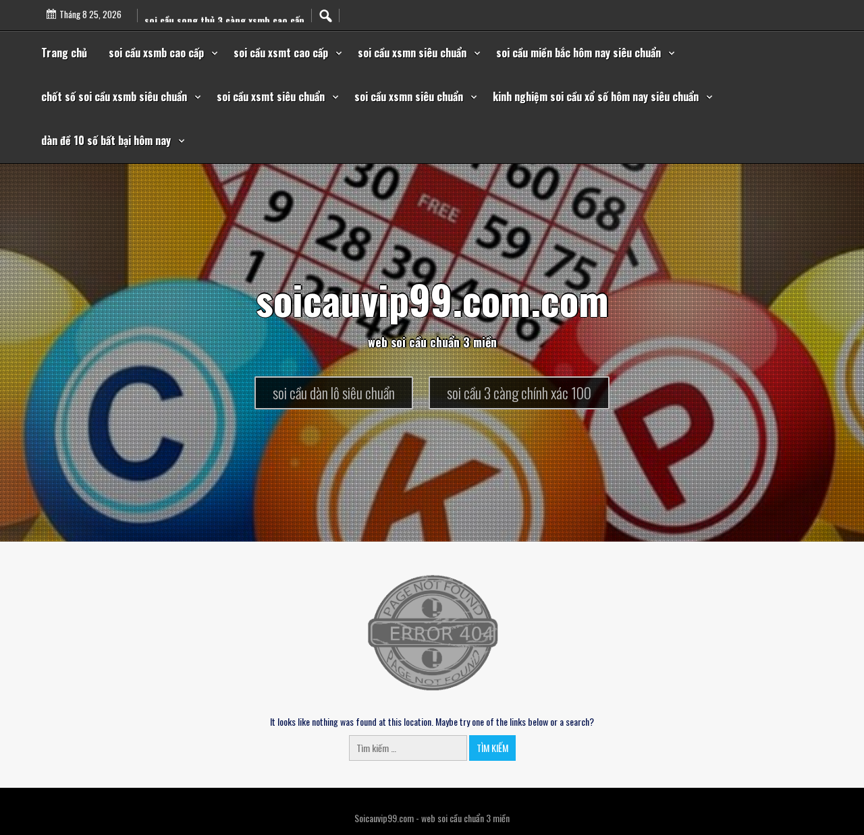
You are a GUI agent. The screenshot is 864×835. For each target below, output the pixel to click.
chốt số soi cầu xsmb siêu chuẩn (114, 96)
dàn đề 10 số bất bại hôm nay (106, 140)
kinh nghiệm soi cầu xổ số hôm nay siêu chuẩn (596, 96)
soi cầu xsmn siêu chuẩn (412, 53)
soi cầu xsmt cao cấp (281, 53)
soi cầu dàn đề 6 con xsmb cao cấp (217, 10)
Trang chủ (64, 53)
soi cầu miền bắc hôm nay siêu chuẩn (578, 53)
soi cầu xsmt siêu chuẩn (271, 96)
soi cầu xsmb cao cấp (156, 53)
